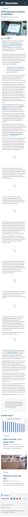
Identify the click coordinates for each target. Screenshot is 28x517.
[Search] (25, 3)
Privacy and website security (7, 505)
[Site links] (10, 495)
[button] (2, 3)
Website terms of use (5, 507)
